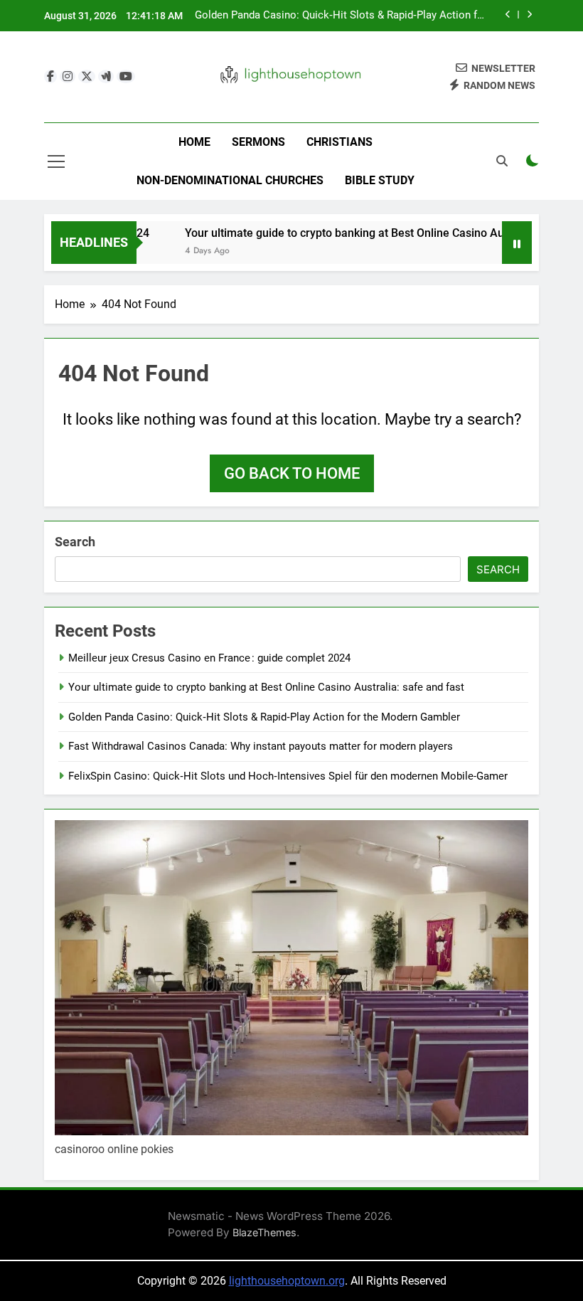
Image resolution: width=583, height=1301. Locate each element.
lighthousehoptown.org (287, 1280)
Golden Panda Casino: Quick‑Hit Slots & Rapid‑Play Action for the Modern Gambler (341, 15)
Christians (339, 142)
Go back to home (292, 473)
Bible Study (379, 180)
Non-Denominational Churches (230, 180)
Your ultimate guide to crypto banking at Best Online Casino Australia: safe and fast (266, 687)
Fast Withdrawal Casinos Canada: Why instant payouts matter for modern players (260, 746)
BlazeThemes (264, 1232)
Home (194, 142)
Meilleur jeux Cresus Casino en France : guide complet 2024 (209, 658)
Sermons (258, 142)
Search (75, 541)
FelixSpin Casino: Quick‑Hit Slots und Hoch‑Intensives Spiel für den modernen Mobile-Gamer (288, 776)
